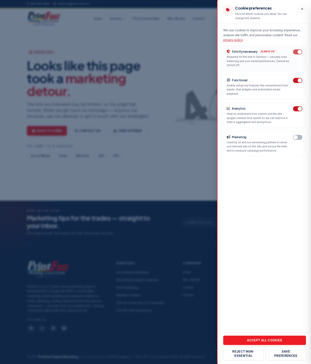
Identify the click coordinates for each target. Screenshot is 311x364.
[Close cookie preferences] (302, 9)
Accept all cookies (264, 340)
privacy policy (233, 40)
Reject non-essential (243, 353)
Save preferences (285, 353)
